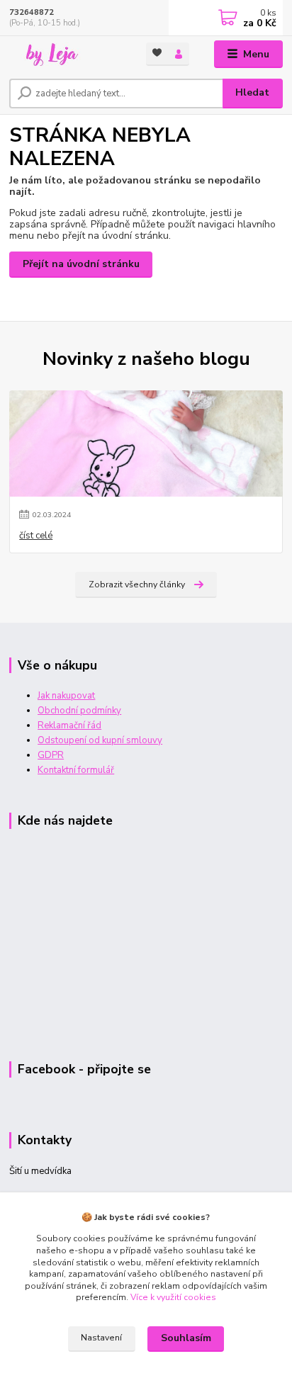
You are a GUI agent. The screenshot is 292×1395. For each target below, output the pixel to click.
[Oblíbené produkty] (157, 53)
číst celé (35, 535)
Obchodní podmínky (79, 710)
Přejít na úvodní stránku (81, 264)
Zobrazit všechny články (137, 584)
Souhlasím (186, 1338)
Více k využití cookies (173, 1297)
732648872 (31, 12)
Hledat (252, 92)
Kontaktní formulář (76, 770)
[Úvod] (66, 54)
